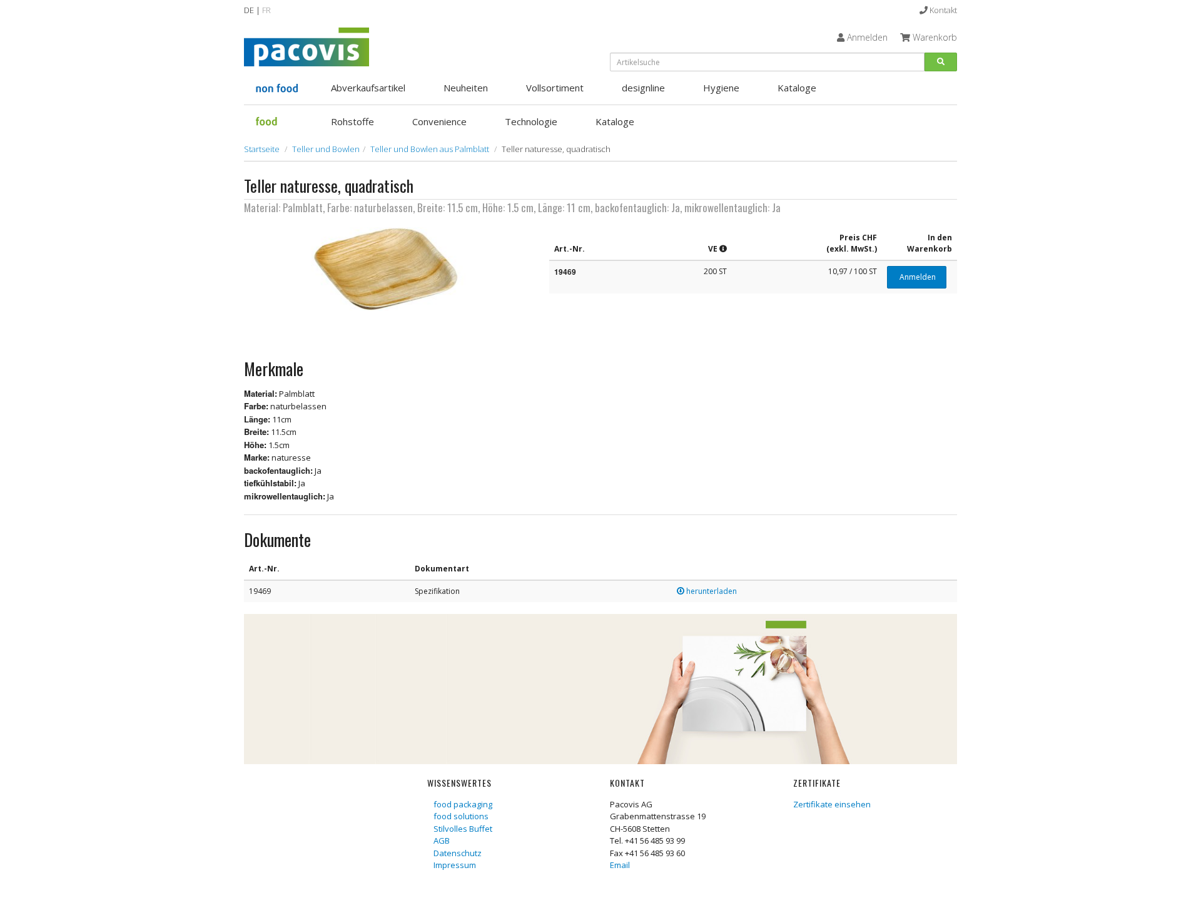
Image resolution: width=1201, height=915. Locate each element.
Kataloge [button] (797, 87)
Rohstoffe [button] (352, 121)
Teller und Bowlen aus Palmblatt (429, 149)
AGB (441, 840)
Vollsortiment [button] (555, 87)
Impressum (454, 865)
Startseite (262, 149)
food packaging (462, 804)
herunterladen (710, 591)
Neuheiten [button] (465, 87)
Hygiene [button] (721, 87)
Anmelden (917, 277)
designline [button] (643, 87)
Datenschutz (457, 853)
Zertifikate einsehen (832, 804)
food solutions (461, 816)
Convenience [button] (439, 121)
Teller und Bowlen (326, 149)
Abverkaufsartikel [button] (368, 87)
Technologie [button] (531, 121)
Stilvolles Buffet (462, 828)
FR (266, 10)
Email (620, 865)
